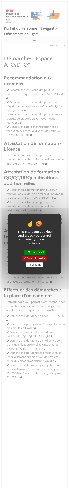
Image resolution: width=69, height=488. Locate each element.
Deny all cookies (35, 258)
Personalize (34, 265)
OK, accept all (35, 252)
